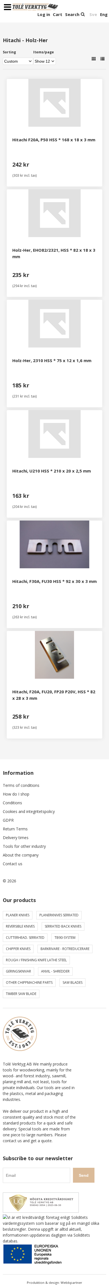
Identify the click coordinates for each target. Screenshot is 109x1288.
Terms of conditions (21, 785)
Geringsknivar (18, 971)
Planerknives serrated (59, 915)
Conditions (12, 802)
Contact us (12, 863)
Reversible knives (20, 926)
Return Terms (15, 829)
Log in (43, 14)
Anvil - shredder (55, 971)
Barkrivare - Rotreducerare (65, 948)
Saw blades (72, 982)
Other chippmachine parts (29, 982)
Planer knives (17, 915)
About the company (21, 855)
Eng (104, 14)
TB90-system (64, 937)
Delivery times (16, 837)
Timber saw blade (21, 993)
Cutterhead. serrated (25, 937)
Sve (93, 14)
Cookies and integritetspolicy (29, 811)
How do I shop (16, 794)
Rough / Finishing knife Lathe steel (36, 960)
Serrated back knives (63, 926)
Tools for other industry (24, 846)
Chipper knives (18, 948)
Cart (57, 14)
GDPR (8, 820)
